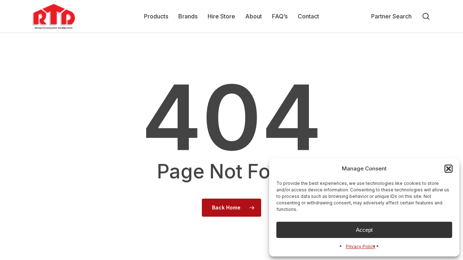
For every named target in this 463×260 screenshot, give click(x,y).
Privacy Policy (360, 246)
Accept (364, 230)
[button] (448, 168)
